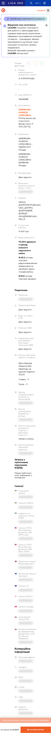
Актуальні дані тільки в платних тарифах (25, 720)
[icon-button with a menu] (48, 10)
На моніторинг (36, 730)
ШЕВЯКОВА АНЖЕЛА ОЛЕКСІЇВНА (25, 112)
